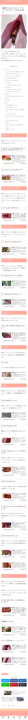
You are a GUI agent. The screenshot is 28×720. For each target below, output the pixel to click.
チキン (6, 103)
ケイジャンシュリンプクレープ (13, 76)
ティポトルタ (7, 87)
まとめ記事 (5, 674)
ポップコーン (8, 82)
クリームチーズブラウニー (11, 78)
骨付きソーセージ (10, 129)
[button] (22, 685)
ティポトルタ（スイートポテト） (14, 89)
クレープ (6, 69)
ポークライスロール (11, 113)
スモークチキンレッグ (11, 107)
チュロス (6, 98)
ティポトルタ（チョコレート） (13, 91)
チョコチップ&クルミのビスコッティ (15, 96)
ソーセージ (7, 122)
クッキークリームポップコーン (13, 85)
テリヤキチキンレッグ (11, 105)
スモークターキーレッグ (12, 120)
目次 (12, 66)
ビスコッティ (7, 94)
